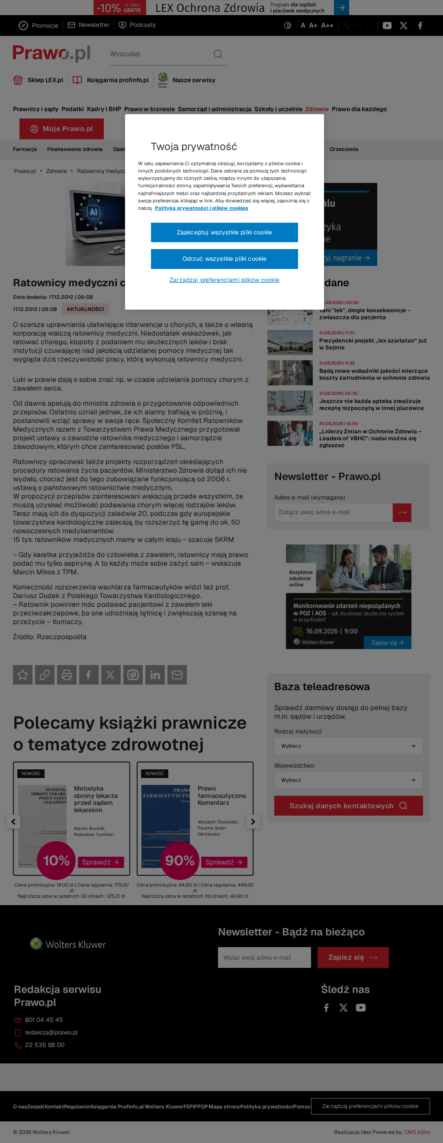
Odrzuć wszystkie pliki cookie (225, 259)
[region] (224, 212)
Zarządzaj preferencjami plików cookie (224, 280)
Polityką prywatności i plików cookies (201, 208)
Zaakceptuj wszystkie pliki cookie (224, 232)
